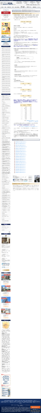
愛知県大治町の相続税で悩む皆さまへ (21, 167)
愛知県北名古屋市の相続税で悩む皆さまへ (21, 146)
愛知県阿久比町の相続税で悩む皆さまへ (21, 162)
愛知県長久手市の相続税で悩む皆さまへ (21, 154)
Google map (6, 306)
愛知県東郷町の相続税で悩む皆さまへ (21, 169)
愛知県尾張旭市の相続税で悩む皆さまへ (21, 151)
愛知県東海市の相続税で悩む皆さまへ (21, 156)
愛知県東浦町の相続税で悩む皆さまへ (21, 164)
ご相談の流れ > (6, 12)
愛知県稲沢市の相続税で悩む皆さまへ (21, 161)
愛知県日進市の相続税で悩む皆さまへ (21, 153)
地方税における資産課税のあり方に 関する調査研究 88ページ (29, 126)
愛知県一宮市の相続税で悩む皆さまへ (21, 143)
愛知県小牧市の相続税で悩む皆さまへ (21, 145)
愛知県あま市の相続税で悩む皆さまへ (21, 148)
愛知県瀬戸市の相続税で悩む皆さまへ (21, 172)
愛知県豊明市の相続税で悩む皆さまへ (21, 159)
